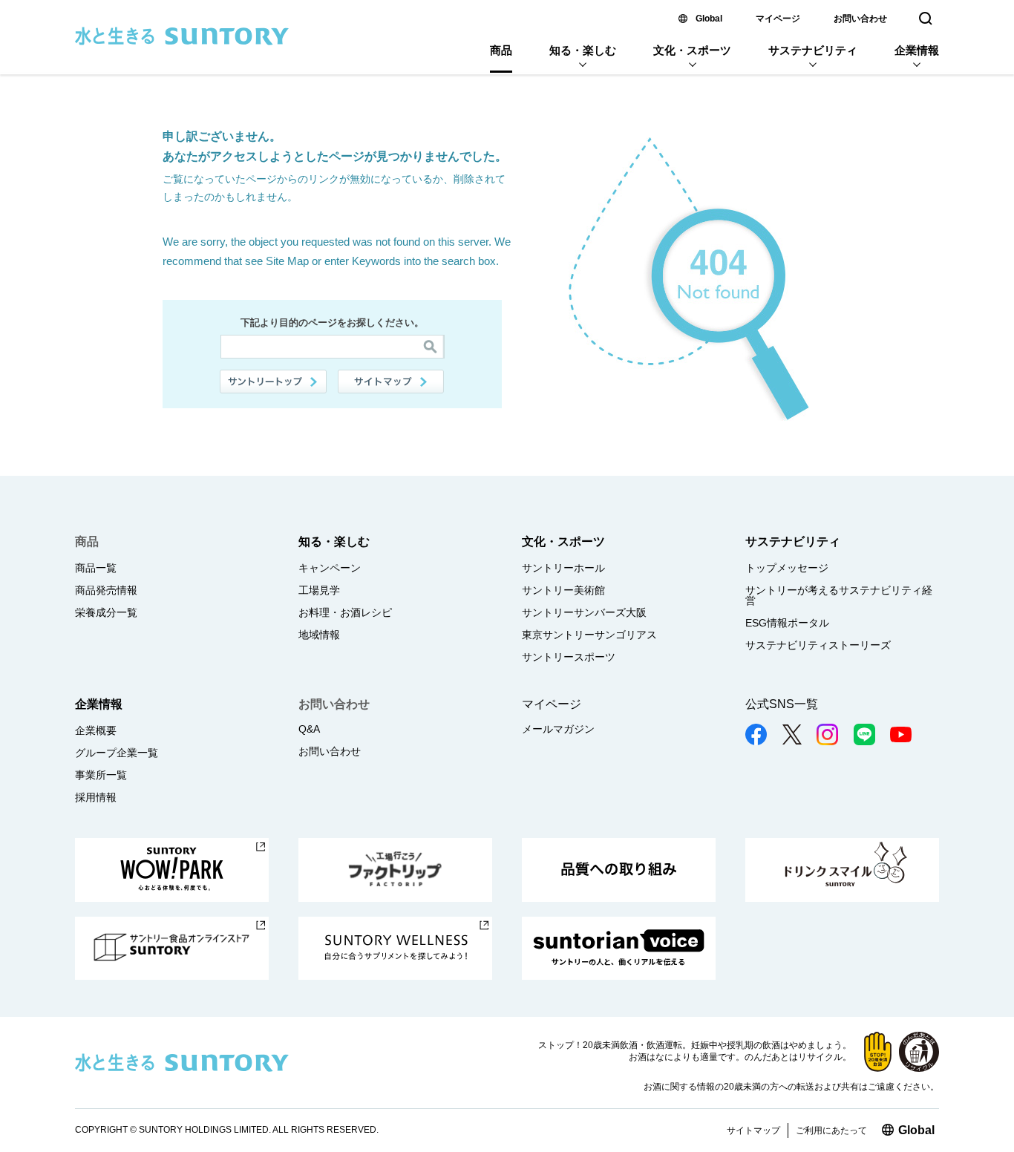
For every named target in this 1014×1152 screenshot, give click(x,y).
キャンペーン (329, 568)
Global (709, 18)
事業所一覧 (101, 775)
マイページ (778, 18)
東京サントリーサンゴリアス (589, 635)
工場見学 (319, 590)
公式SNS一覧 (781, 704)
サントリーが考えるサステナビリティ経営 (838, 595)
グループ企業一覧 (116, 753)
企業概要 (96, 730)
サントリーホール (563, 568)
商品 (501, 50)
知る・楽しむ (582, 50)
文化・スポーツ (692, 50)
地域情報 (319, 635)
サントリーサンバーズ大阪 (584, 612)
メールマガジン (558, 729)
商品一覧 (96, 568)
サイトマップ (391, 381)
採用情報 (96, 797)
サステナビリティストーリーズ (818, 645)
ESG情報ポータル (787, 623)
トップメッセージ (786, 568)
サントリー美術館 (563, 590)
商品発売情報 (106, 590)
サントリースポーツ (568, 657)
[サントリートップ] (273, 381)
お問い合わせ (860, 18)
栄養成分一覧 (106, 612)
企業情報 (916, 50)
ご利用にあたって (831, 1130)
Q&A (309, 729)
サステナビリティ (812, 50)
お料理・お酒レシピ (345, 612)
